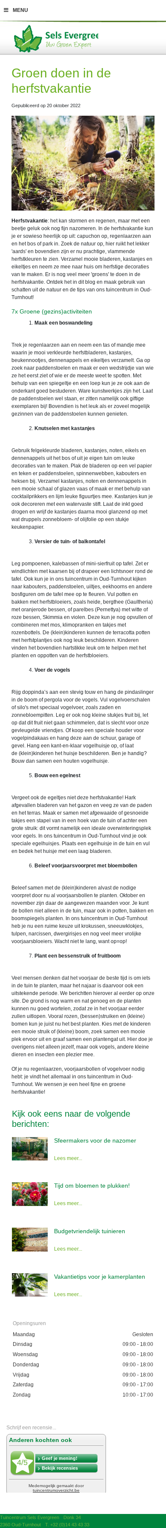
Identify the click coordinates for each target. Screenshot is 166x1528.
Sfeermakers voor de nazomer (95, 1140)
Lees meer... (68, 1158)
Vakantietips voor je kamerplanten (99, 1276)
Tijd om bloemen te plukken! (92, 1185)
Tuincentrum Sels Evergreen (29, 1517)
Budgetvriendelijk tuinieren (89, 1231)
